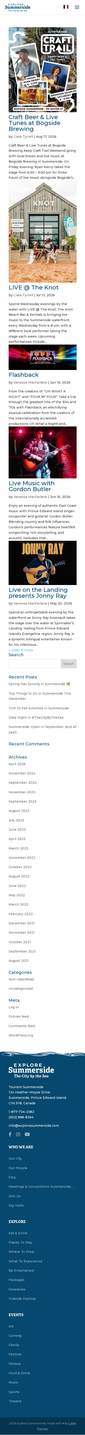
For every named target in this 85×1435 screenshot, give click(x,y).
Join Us (15, 1196)
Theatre (15, 1401)
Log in (14, 1007)
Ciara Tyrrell (23, 137)
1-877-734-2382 (21, 1112)
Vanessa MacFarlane (30, 382)
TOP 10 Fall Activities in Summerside (39, 708)
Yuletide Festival (22, 1299)
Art (11, 1326)
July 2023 (16, 820)
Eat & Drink (18, 1233)
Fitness (15, 1364)
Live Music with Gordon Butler (32, 486)
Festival (15, 1354)
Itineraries (17, 1289)
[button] (66, 7)
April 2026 (17, 764)
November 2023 (22, 792)
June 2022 (17, 886)
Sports (14, 1392)
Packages (16, 1280)
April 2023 (17, 839)
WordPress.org (21, 1035)
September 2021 (22, 951)
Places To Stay (20, 1242)
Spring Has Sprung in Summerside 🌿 (39, 684)
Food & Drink (19, 1373)
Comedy (15, 1336)
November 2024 (22, 773)
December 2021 (22, 923)
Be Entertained (21, 1270)
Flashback (24, 374)
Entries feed (19, 1016)
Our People (18, 1168)
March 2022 (18, 904)
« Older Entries (21, 650)
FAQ (12, 1177)
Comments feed (22, 1026)
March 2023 (18, 848)
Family (14, 1345)
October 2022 (20, 867)
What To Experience (25, 1261)
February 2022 (21, 914)
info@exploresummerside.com (34, 1126)
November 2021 (22, 933)
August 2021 (19, 961)
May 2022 (17, 895)
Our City (15, 1158)
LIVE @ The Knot (34, 287)
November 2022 (22, 858)
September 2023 (22, 801)
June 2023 (17, 830)
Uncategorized (21, 989)
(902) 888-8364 (21, 1117)
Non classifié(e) (21, 979)
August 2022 (19, 876)
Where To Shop (21, 1252)
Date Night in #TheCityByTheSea (36, 717)
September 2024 (22, 783)
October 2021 (20, 942)
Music (13, 1382)
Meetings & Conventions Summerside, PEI (43, 1187)
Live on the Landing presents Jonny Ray (38, 592)
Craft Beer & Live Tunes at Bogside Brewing (35, 122)
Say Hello (16, 1205)
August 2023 (19, 811)
